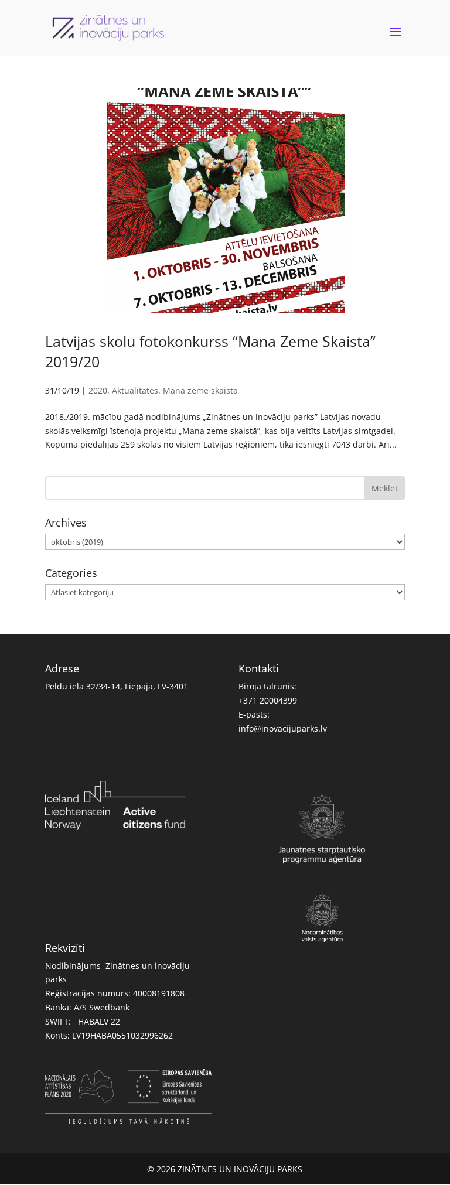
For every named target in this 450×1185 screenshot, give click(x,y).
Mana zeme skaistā (200, 390)
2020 (97, 390)
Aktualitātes (135, 390)
